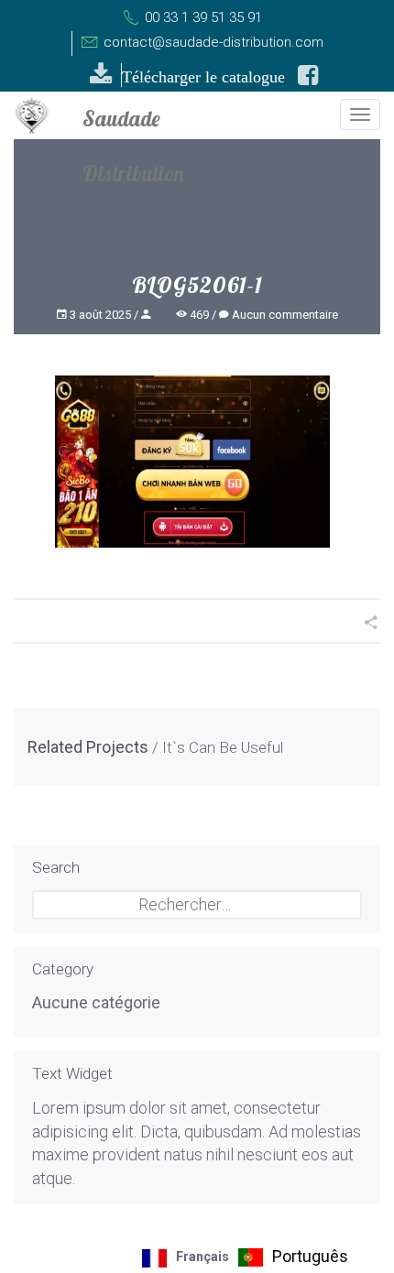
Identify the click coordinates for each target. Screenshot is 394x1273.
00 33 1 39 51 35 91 (201, 17)
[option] (293, 1257)
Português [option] (310, 1256)
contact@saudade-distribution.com (211, 42)
